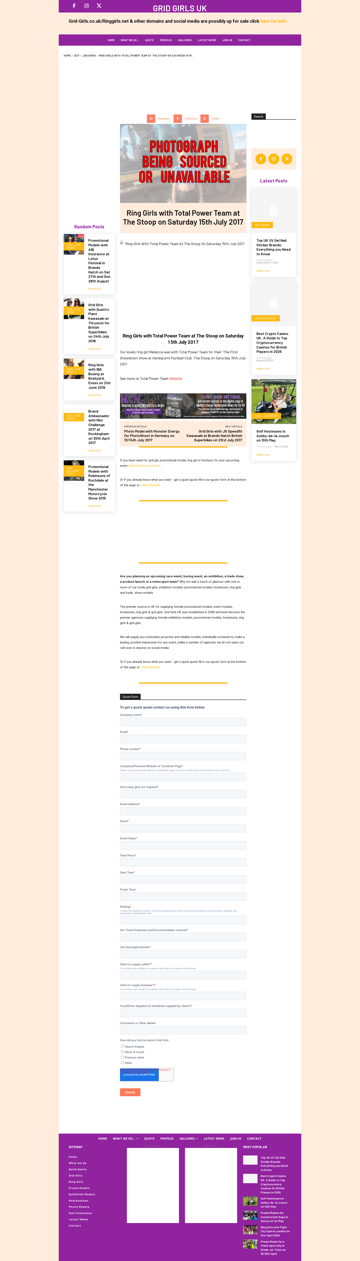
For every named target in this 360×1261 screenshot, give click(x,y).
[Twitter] (204, 119)
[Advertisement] (180, 83)
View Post (95, 288)
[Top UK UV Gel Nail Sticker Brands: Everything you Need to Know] (273, 210)
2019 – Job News (73, 370)
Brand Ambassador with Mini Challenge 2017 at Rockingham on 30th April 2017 (99, 427)
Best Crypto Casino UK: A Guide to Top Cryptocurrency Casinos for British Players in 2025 (272, 342)
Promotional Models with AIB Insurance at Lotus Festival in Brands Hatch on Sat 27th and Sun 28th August (99, 260)
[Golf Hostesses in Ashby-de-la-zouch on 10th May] (273, 401)
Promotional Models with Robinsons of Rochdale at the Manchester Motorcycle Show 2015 (99, 482)
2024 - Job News (266, 416)
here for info (273, 21)
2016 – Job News (73, 246)
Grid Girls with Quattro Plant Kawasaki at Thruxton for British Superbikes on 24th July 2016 (99, 322)
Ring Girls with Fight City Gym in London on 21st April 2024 (275, 1231)
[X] (99, 6)
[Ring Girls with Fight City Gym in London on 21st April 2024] (250, 1229)
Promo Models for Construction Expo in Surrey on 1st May (274, 1217)
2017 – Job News (85, 55)
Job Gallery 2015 (73, 471)
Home (67, 55)
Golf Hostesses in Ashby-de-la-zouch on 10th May (272, 435)
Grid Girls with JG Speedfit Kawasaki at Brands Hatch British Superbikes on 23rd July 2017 (214, 435)
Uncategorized (265, 318)
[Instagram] (86, 6)
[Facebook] (74, 6)
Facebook (190, 118)
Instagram (164, 118)
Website (175, 378)
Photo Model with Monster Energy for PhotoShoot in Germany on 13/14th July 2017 (152, 435)
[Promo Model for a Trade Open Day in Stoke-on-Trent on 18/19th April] (250, 1244)
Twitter (215, 118)
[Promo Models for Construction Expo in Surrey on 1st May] (250, 1215)
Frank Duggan (264, 259)
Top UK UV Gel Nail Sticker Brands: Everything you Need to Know (273, 247)
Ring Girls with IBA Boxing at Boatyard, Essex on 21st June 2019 (99, 376)
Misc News (262, 225)
